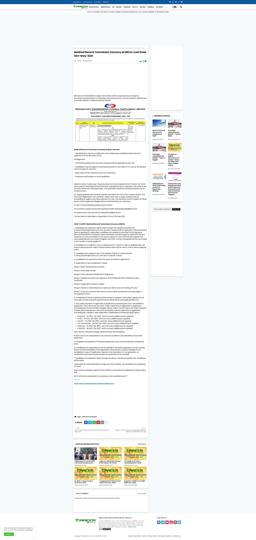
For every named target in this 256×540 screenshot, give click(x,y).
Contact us (176, 536)
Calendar (127, 7)
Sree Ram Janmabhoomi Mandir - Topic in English (158, 157)
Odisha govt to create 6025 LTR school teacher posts (84, 462)
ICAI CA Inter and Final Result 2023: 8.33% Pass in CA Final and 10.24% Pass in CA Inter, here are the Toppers (174, 189)
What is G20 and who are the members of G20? (158, 133)
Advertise (168, 536)
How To (135, 7)
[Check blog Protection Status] (105, 530)
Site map (161, 536)
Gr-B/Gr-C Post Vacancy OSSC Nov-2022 (83, 482)
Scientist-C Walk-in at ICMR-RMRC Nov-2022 (135, 482)
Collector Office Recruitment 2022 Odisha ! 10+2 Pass (110, 462)
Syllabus (151, 7)
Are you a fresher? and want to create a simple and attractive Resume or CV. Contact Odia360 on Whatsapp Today (128, 12)
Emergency (77, 2)
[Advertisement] (128, 29)
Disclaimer (137, 536)
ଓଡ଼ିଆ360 (106, 2)
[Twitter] (90, 422)
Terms (144, 536)
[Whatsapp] (94, 422)
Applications (105, 7)
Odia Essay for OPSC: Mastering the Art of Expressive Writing (158, 187)
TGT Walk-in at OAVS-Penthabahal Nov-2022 (132, 462)
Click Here (176, 209)
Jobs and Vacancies (86, 48)
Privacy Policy (152, 536)
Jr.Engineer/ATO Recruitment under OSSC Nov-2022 (110, 482)
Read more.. (132, 527)
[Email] (102, 422)
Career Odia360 (95, 536)
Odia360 (97, 2)
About (130, 536)
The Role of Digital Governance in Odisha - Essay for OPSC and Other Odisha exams (173, 159)
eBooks (119, 7)
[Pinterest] (98, 422)
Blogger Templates (81, 536)
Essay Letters (94, 7)
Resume (143, 7)
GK (113, 7)
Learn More (29, 530)
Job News (159, 7)
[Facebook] (86, 422)
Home (76, 48)
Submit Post (87, 2)
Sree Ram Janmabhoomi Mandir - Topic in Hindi (174, 133)
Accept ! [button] (9, 534)
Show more (142, 444)
